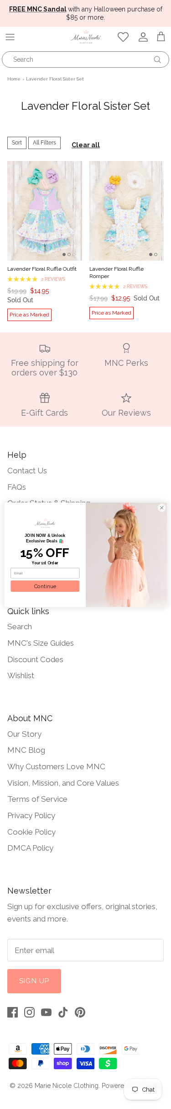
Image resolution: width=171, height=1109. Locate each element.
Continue (45, 586)
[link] (45, 523)
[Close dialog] (161, 507)
